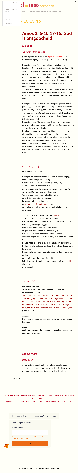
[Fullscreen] (76, 2)
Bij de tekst (9, 23)
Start (23, 12)
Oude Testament (30, 12)
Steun (59, 12)
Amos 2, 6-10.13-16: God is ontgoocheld (11, 13)
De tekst (8, 19)
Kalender (54, 12)
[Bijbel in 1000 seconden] (28, 5)
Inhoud (49, 12)
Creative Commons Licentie (49, 395)
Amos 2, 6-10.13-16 (21, 21)
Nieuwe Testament (41, 12)
